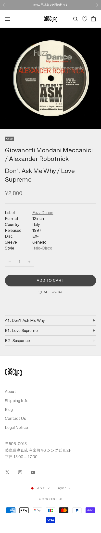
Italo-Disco (42, 248)
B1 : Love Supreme (21, 330)
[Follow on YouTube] (32, 472)
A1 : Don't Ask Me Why (25, 320)
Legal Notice (16, 427)
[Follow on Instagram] (20, 472)
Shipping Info (16, 400)
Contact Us (15, 418)
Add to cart (50, 280)
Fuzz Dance (42, 212)
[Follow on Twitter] (7, 472)
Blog (9, 409)
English (61, 488)
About (10, 391)
